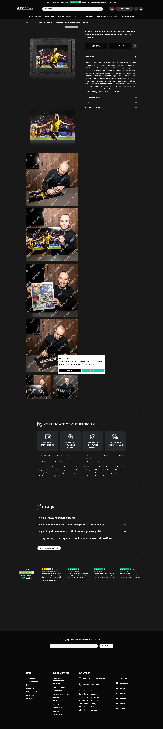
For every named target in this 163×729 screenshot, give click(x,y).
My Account (30, 695)
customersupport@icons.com (94, 678)
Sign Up (105, 646)
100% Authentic (32, 682)
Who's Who (57, 684)
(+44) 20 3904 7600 (91, 684)
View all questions (47, 548)
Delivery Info (31, 688)
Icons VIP (56, 704)
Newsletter (57, 697)
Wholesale (57, 701)
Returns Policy (31, 692)
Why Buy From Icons (60, 687)
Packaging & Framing (61, 694)
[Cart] (141, 9)
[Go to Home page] (25, 8)
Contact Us (30, 678)
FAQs (28, 685)
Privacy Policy (58, 714)
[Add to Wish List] (135, 46)
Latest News (57, 691)
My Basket (30, 699)
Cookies (56, 711)
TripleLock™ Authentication (58, 679)
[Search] (100, 9)
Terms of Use (58, 708)
